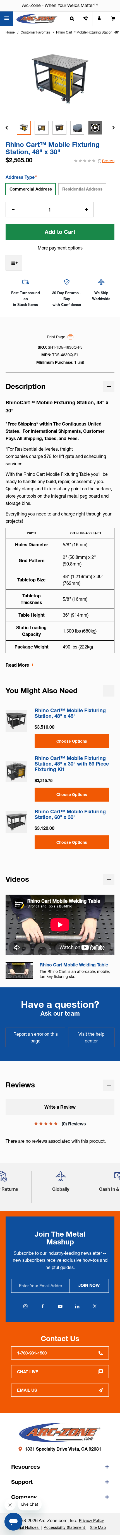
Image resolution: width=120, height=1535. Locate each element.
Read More (17, 665)
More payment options (60, 248)
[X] (94, 1306)
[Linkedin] (77, 1306)
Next (113, 127)
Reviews (108, 161)
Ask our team (60, 1013)
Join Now (89, 1285)
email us (27, 1390)
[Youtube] (60, 1306)
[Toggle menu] (6, 18)
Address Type (21, 177)
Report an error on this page (35, 1037)
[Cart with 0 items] (113, 18)
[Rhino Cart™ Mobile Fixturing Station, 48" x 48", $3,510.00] (16, 721)
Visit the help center (91, 1037)
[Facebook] (42, 1306)
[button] (61, 1178)
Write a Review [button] (60, 1107)
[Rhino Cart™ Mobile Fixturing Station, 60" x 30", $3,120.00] (16, 822)
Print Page (56, 336)
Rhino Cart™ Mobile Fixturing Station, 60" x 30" (70, 814)
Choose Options (71, 741)
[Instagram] (25, 1306)
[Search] (72, 18)
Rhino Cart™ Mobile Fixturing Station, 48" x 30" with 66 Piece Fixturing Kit (72, 763)
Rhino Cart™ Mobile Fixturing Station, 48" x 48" (70, 713)
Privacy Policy (91, 1520)
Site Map (98, 1527)
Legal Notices (27, 1527)
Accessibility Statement (65, 1527)
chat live (27, 1371)
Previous (6, 127)
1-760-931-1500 (32, 1353)
